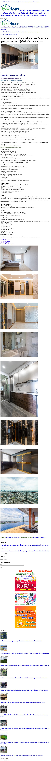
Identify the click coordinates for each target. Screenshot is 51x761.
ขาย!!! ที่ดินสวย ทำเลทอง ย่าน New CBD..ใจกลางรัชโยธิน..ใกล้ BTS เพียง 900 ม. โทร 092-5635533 (21, 755)
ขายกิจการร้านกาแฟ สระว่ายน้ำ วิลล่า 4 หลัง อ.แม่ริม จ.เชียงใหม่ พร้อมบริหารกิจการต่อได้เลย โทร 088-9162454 (24, 653)
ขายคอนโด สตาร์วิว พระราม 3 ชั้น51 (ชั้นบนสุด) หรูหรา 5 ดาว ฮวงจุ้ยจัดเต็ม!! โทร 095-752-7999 (24, 545)
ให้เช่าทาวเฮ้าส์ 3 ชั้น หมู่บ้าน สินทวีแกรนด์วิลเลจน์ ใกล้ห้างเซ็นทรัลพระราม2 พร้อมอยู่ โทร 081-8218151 (22, 702)
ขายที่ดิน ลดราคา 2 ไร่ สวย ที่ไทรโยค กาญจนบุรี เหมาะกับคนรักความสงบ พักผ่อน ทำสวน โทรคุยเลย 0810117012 (24, 665)
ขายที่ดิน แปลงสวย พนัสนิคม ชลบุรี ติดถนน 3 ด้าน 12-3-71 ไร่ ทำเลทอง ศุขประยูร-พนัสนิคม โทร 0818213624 (23, 678)
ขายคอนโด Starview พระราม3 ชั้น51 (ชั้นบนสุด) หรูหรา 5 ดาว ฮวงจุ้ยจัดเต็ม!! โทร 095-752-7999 (24, 551)
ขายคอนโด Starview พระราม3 (12, 537)
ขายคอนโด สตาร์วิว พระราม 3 (39, 537)
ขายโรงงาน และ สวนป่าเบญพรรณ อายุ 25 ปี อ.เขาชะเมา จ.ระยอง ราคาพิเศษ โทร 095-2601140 (20, 641)
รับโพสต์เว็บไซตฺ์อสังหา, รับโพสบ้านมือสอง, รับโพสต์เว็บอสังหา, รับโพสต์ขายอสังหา (21, 1)
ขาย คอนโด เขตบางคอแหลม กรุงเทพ (8, 34)
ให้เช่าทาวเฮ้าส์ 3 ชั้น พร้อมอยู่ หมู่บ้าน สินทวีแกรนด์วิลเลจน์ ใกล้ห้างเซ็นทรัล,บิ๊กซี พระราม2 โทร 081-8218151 (24, 690)
